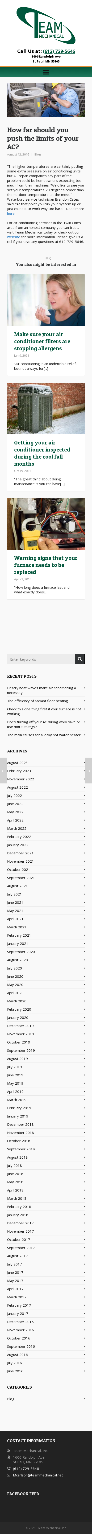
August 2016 (17, 1354)
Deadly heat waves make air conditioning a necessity (41, 690)
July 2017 (14, 1264)
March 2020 (16, 1001)
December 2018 (20, 1124)
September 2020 (21, 951)
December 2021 (20, 853)
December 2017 (20, 1223)
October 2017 (18, 1239)
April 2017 (15, 1288)
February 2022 (19, 836)
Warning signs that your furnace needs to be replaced (45, 564)
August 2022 (17, 787)
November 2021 (20, 861)
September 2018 (21, 1149)
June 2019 (15, 1075)
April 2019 (15, 1091)
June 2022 (15, 803)
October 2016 (18, 1338)
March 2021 (16, 927)
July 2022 (14, 795)
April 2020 (15, 992)
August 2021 (17, 886)
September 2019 (21, 1050)
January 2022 (17, 844)
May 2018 (15, 1182)
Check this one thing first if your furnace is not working (44, 711)
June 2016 (15, 1371)
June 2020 (15, 976)
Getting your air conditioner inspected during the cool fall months (42, 453)
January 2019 (17, 1116)
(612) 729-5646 (59, 51)
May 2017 (15, 1280)
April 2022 (15, 820)
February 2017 (19, 1305)
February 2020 (19, 1009)
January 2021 (17, 943)
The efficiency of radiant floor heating (37, 700)
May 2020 (15, 984)
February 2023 (19, 770)
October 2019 (18, 1042)
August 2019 (17, 1058)
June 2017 (15, 1272)
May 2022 (15, 812)
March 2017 (16, 1297)
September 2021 (21, 877)
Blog (37, 154)
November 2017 (20, 1231)
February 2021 (19, 935)
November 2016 (20, 1330)
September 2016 (21, 1346)
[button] (80, 659)
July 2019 (14, 1066)
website (13, 236)
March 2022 (16, 828)
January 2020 (17, 1017)
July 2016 (14, 1362)
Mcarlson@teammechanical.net (38, 1475)
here (11, 213)
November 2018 (20, 1132)
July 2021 (14, 894)
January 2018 (17, 1214)
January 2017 (17, 1313)
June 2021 (15, 902)
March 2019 (16, 1099)
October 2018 (18, 1140)
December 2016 (20, 1321)
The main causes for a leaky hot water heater (44, 734)
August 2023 (17, 762)
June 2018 (15, 1173)
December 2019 (20, 1025)
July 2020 (14, 968)
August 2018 (17, 1157)
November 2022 (20, 779)
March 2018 (16, 1198)
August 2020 (17, 960)
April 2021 (15, 918)
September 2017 (21, 1247)
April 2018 (15, 1190)
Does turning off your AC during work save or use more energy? (43, 724)
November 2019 (20, 1034)
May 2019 (15, 1083)
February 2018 (19, 1206)
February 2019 (19, 1108)
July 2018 (14, 1165)
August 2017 (17, 1256)
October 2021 (18, 869)
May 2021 (15, 910)
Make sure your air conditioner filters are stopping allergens (42, 341)
